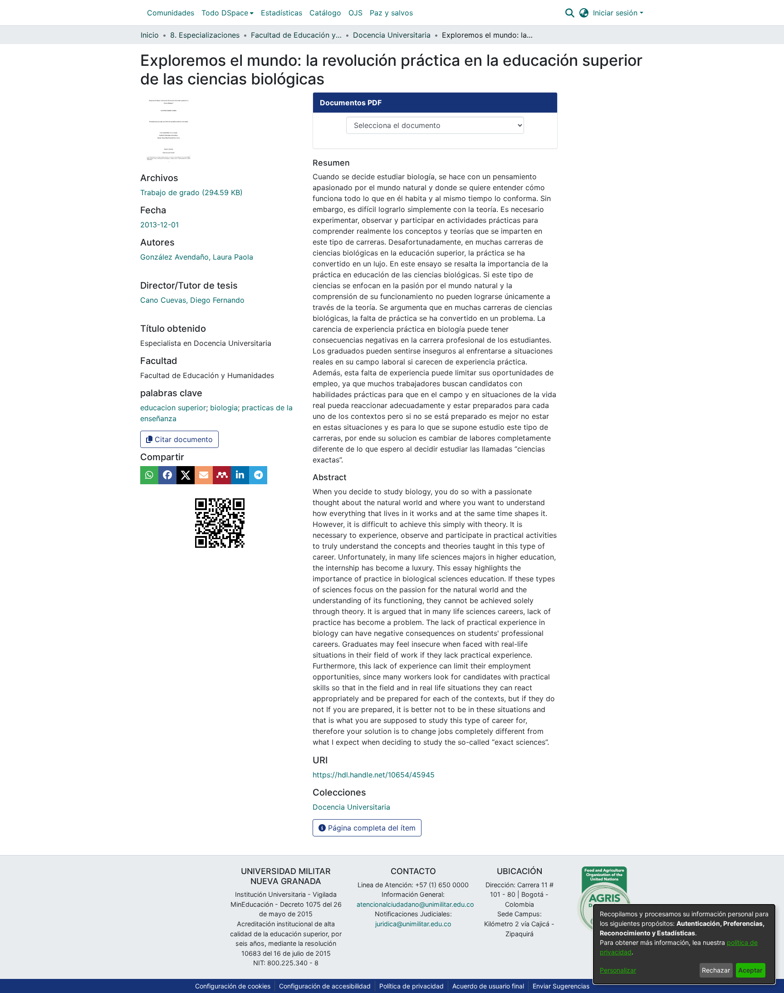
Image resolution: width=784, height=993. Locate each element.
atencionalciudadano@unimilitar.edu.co (415, 904)
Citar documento (182, 439)
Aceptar (750, 970)
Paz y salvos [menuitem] (391, 12)
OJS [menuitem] (355, 12)
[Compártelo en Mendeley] (222, 475)
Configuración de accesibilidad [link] (325, 986)
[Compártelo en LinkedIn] (240, 475)
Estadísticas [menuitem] (281, 12)
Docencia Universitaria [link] (392, 34)
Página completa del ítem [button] (371, 827)
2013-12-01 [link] (159, 224)
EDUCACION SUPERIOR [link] (173, 407)
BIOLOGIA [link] (224, 407)
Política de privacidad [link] (411, 986)
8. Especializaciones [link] (205, 34)
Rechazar (716, 970)
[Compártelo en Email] (204, 475)
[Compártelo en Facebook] (167, 475)
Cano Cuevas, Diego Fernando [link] (192, 300)
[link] (191, 192)
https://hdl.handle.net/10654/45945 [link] (374, 774)
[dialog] (684, 944)
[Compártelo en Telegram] (258, 475)
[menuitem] (227, 13)
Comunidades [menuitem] (170, 12)
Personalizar (618, 970)
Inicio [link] (150, 34)
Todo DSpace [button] (224, 12)
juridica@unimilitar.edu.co (413, 924)
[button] (569, 12)
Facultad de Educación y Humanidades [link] (296, 34)
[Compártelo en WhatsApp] (149, 475)
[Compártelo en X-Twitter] (185, 475)
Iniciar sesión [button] (616, 12)
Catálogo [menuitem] (325, 12)
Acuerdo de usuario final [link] (488, 986)
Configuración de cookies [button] (232, 986)
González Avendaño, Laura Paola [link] (196, 256)
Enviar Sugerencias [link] (561, 986)
